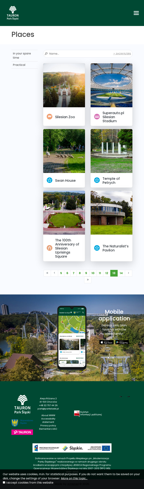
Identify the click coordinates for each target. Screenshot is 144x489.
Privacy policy (48, 425)
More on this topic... (74, 478)
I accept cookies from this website (29, 483)
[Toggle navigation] (136, 13)
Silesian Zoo (65, 117)
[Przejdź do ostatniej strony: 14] (87, 280)
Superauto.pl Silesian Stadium (113, 117)
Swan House (65, 180)
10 (92, 273)
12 (106, 273)
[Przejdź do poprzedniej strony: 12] (54, 273)
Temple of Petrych (111, 180)
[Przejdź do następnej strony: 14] (128, 273)
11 (100, 273)
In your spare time (22, 55)
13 (114, 273)
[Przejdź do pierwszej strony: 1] (47, 273)
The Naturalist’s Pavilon (116, 248)
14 (121, 273)
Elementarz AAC (48, 428)
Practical (19, 65)
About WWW (48, 415)
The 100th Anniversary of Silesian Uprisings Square (67, 248)
